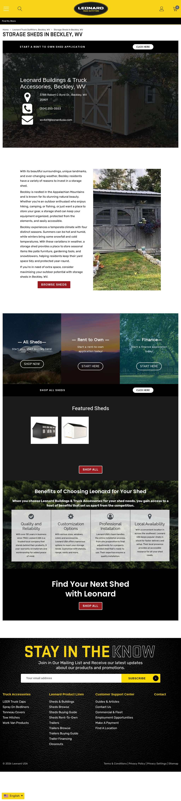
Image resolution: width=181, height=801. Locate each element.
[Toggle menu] (6, 8)
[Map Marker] (27, 100)
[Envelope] (27, 123)
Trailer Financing (60, 739)
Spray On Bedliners (16, 707)
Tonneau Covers (14, 712)
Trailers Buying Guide (63, 733)
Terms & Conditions (115, 763)
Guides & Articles (107, 701)
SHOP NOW (32, 364)
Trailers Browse (60, 728)
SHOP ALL (90, 469)
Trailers (54, 723)
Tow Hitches (11, 717)
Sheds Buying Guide (63, 712)
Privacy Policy (137, 763)
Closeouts (56, 744)
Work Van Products (16, 723)
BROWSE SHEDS (54, 284)
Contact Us (103, 707)
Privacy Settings (157, 763)
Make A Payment (107, 723)
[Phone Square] (27, 112)
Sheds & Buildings (61, 701)
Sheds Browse (59, 707)
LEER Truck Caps (14, 701)
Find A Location (106, 728)
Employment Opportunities (114, 717)
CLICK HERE (143, 46)
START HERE (90, 366)
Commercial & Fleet (109, 712)
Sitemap (173, 763)
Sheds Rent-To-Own (63, 717)
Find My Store (9, 21)
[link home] (91, 9)
